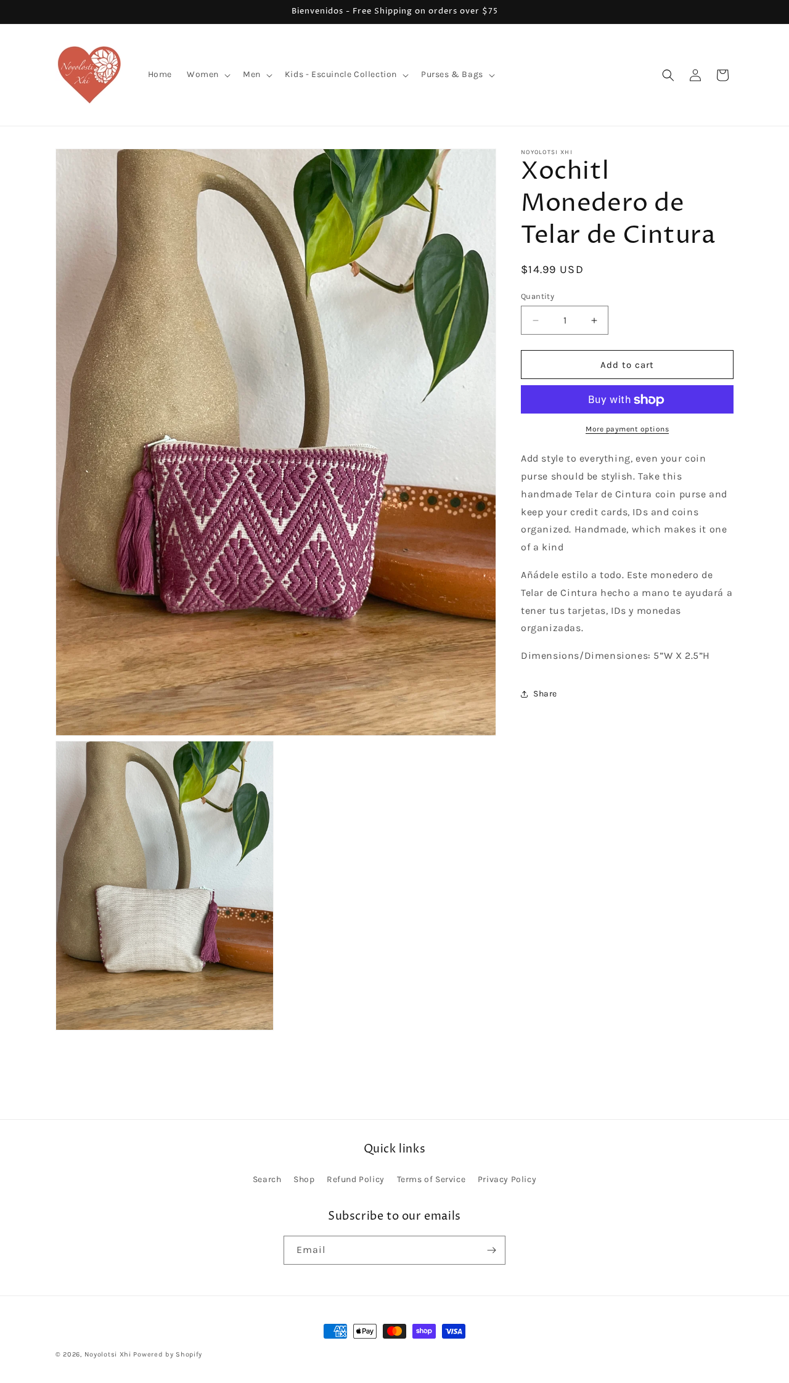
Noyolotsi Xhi (109, 1354)
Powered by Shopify (167, 1354)
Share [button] (545, 694)
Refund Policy (356, 1180)
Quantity (537, 296)
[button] (207, 75)
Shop (303, 1180)
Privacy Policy (507, 1180)
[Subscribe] (491, 1250)
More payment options (627, 429)
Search (267, 1180)
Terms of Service (431, 1180)
